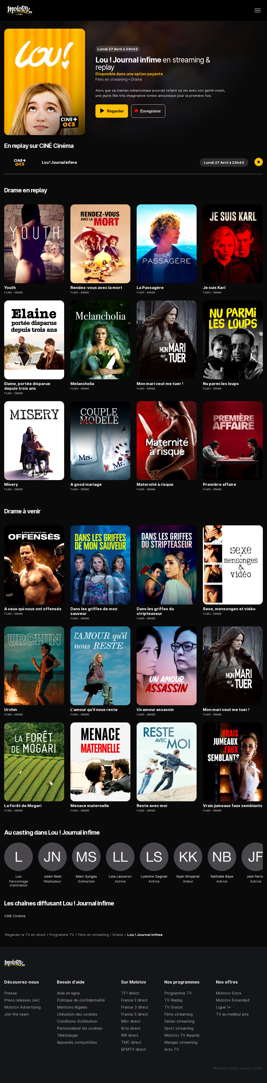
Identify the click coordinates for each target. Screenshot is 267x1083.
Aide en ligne (68, 993)
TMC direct (131, 1042)
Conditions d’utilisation (77, 1021)
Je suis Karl (214, 287)
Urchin (10, 709)
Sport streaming (178, 1028)
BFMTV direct (133, 1049)
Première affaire (219, 484)
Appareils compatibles (77, 1042)
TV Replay (173, 1000)
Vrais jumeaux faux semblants (232, 805)
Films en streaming (111, 79)
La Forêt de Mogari (22, 805)
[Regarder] (258, 162)
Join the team (16, 1014)
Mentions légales (72, 1007)
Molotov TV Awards (182, 1035)
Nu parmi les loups (221, 383)
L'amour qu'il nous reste (94, 709)
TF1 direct (130, 993)
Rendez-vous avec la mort (96, 287)
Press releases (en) (22, 1000)
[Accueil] (19, 10)
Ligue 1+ (223, 1007)
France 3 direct (134, 1007)
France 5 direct (134, 1014)
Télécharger (67, 1035)
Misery (11, 484)
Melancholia (82, 383)
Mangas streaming (180, 1042)
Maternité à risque (155, 484)
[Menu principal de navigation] (257, 10)
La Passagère (150, 287)
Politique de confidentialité (81, 1000)
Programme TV (178, 993)
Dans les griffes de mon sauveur (93, 611)
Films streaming (178, 1014)
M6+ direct (131, 1021)
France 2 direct (134, 1000)
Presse (10, 993)
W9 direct (129, 1035)
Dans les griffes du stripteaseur (155, 611)
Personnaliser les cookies (79, 1028)
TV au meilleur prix (232, 1014)
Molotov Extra (228, 993)
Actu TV (171, 1049)
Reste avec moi (152, 805)
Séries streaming (179, 1021)
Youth (10, 287)
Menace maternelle (89, 805)
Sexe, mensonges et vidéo (229, 609)
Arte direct (131, 1028)
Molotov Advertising (22, 1007)
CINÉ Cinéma (14, 916)
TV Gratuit (173, 1007)
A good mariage (86, 484)
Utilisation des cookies (77, 1014)
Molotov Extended (232, 1000)
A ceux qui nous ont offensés (33, 609)
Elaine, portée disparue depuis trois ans (27, 386)
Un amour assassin (155, 709)
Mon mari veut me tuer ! (160, 383)
